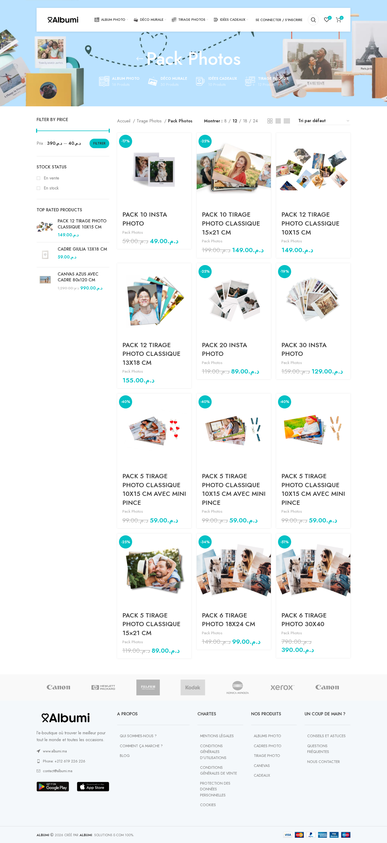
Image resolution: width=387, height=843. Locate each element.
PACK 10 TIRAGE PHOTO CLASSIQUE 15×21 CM (231, 223)
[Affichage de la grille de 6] (287, 120)
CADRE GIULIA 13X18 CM (82, 249)
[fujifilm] (148, 687)
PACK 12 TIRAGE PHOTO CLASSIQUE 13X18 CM (151, 353)
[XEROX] (282, 687)
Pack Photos (132, 232)
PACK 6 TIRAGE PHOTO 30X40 (304, 620)
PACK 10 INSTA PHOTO (144, 219)
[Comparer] (187, 165)
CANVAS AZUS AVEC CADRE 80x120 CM (78, 277)
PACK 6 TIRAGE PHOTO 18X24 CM (228, 620)
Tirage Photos (150, 121)
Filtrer (99, 143)
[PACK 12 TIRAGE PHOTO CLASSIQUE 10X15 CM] (45, 228)
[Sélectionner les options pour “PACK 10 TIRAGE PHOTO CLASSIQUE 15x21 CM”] (267, 141)
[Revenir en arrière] (139, 58)
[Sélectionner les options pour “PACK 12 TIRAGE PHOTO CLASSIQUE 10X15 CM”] (346, 141)
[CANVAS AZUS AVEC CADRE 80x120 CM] (45, 281)
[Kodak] (193, 687)
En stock (50, 188)
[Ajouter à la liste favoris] (187, 177)
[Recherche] (313, 19)
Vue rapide (187, 153)
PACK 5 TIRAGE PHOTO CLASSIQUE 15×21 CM (151, 624)
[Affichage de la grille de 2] (269, 120)
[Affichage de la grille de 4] (278, 120)
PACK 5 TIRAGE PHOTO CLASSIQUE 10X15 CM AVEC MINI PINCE (154, 489)
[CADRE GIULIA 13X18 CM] (45, 254)
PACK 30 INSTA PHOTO (304, 349)
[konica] (237, 687)
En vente (50, 178)
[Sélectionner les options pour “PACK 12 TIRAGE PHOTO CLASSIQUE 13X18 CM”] (187, 272)
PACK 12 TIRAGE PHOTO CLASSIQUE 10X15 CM (82, 224)
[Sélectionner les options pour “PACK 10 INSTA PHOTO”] (187, 141)
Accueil (124, 121)
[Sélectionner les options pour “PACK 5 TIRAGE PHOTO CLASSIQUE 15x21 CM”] (187, 542)
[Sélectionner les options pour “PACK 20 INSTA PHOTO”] (267, 272)
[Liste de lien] (73, 751)
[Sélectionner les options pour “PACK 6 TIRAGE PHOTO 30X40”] (346, 542)
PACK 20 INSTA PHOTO (224, 349)
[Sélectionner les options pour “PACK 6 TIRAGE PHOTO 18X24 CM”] (267, 542)
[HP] (103, 687)
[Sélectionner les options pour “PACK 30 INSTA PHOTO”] (346, 272)
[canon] (58, 687)
